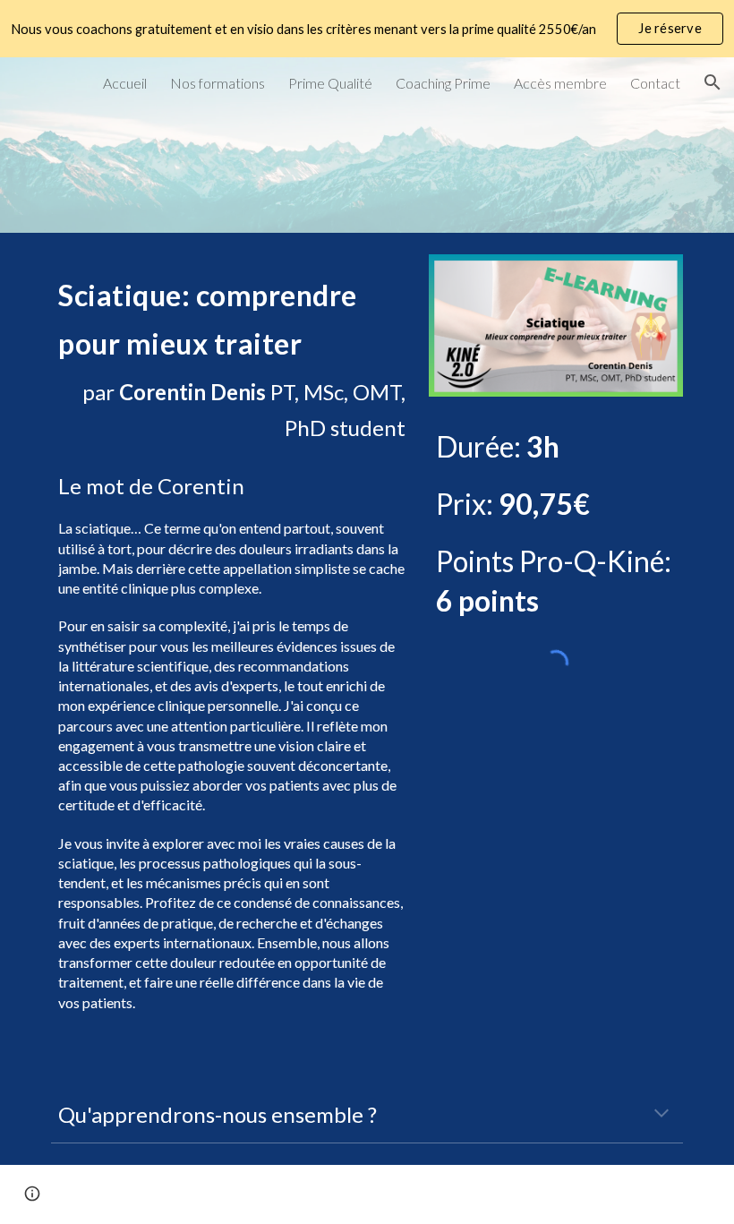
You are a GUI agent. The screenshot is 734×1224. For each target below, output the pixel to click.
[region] (367, 28)
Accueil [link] (125, 82)
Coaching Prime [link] (443, 82)
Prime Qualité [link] (330, 82)
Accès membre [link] (560, 82)
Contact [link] (655, 82)
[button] (712, 82)
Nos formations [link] (217, 82)
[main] (232, 356)
